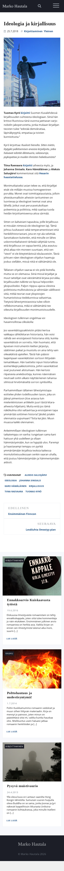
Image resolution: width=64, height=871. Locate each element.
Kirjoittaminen (33, 31)
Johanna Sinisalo (30, 480)
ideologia (11, 480)
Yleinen (48, 31)
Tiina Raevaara (14, 491)
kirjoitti (25, 113)
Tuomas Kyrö (33, 491)
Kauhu (9, 653)
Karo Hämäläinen (15, 486)
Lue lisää (12, 638)
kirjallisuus (36, 486)
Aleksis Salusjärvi (36, 475)
